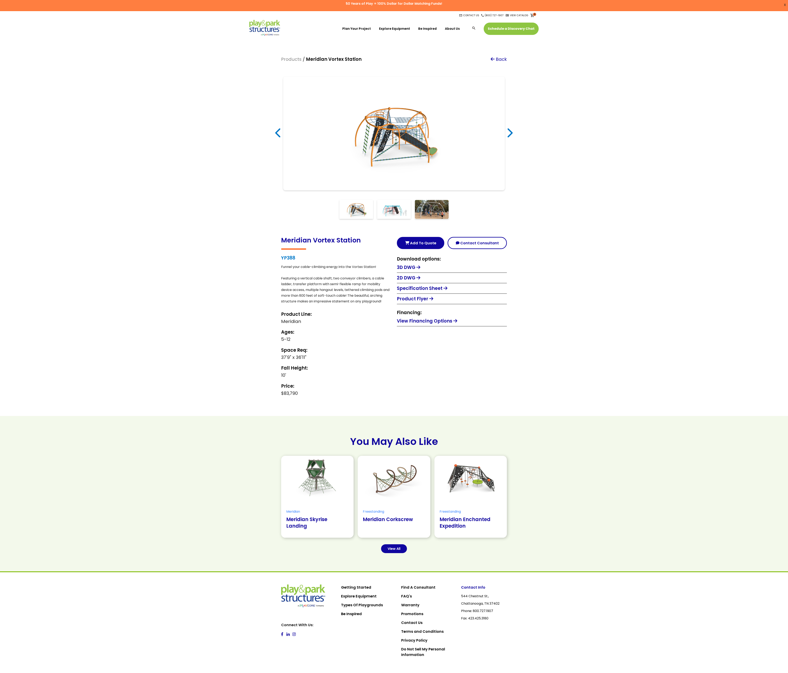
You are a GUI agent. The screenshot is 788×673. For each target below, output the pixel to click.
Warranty (410, 605)
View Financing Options (425, 321)
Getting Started (356, 587)
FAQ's (406, 596)
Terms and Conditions (422, 631)
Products (291, 59)
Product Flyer (413, 299)
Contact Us (412, 622)
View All (394, 548)
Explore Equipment (359, 596)
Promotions (412, 613)
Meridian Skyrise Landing (306, 522)
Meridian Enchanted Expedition (465, 522)
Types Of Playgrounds (362, 605)
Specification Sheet (420, 288)
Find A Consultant (418, 587)
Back (501, 59)
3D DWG (406, 267)
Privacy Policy (414, 640)
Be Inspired (351, 613)
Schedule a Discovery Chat (511, 28)
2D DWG (406, 278)
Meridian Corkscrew (388, 519)
